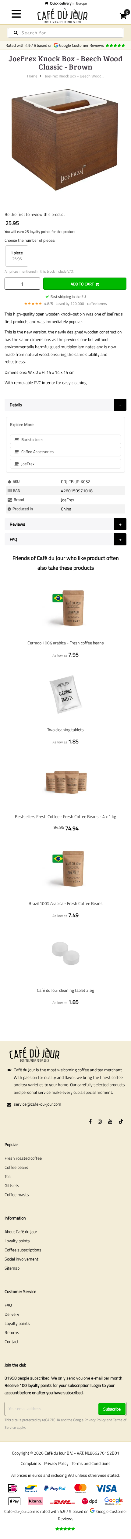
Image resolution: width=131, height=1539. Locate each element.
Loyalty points (17, 1240)
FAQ (8, 1305)
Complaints (31, 1463)
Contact (12, 1341)
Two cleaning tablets (65, 729)
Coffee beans (16, 1167)
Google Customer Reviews (82, 45)
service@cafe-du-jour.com (37, 1104)
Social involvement (21, 1259)
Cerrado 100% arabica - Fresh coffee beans (65, 643)
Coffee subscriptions (23, 1250)
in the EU (68, 296)
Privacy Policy (95, 1420)
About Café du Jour (21, 1231)
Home (32, 76)
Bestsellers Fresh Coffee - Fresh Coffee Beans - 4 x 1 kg (65, 816)
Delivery (12, 1314)
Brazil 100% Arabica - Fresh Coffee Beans (66, 903)
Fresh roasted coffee (23, 1158)
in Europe (68, 3)
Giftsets (12, 1185)
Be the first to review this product (35, 214)
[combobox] (65, 33)
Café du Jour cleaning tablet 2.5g (65, 990)
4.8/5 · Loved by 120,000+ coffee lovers (65, 303)
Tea (8, 1176)
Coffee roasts (17, 1194)
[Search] (16, 32)
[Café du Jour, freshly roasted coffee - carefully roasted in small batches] (65, 15)
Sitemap (12, 1268)
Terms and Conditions (91, 1463)
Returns (12, 1332)
